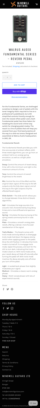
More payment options (19, 97)
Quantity (5, 72)
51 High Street (7, 381)
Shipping (16, 66)
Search (5, 352)
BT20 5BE (6, 388)
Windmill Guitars (13, 406)
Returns (5, 355)
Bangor (5, 384)
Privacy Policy (7, 366)
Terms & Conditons (10, 363)
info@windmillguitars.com (13, 391)
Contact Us (6, 370)
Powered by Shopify (25, 406)
